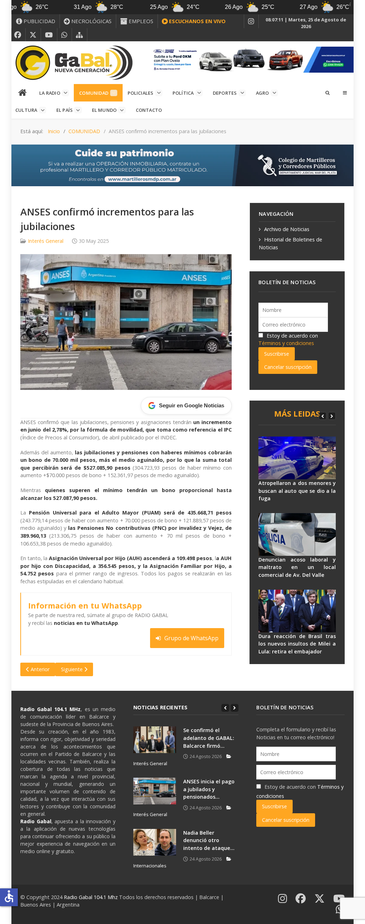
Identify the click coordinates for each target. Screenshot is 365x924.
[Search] (327, 92)
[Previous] (323, 416)
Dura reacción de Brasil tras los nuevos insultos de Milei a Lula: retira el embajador (297, 644)
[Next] (332, 416)
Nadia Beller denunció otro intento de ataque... (209, 840)
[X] (33, 35)
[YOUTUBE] (49, 35)
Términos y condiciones (286, 343)
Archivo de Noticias (286, 229)
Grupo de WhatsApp (191, 638)
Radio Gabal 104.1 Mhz (91, 897)
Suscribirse (276, 353)
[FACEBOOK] (18, 35)
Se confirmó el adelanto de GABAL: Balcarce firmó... (208, 738)
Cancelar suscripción (288, 367)
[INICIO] (22, 93)
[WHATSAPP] (64, 35)
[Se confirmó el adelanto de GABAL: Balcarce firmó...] (154, 739)
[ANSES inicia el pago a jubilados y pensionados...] (154, 791)
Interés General (45, 240)
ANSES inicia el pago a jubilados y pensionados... (209, 789)
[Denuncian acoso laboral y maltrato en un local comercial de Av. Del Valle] (297, 534)
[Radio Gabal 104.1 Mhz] (73, 62)
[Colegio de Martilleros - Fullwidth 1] (182, 164)
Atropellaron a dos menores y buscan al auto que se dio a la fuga (297, 491)
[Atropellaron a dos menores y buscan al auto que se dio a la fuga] (297, 458)
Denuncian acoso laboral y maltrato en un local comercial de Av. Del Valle (297, 567)
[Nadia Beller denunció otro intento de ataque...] (154, 842)
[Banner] (251, 59)
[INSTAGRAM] (251, 21)
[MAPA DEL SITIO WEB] (79, 35)
